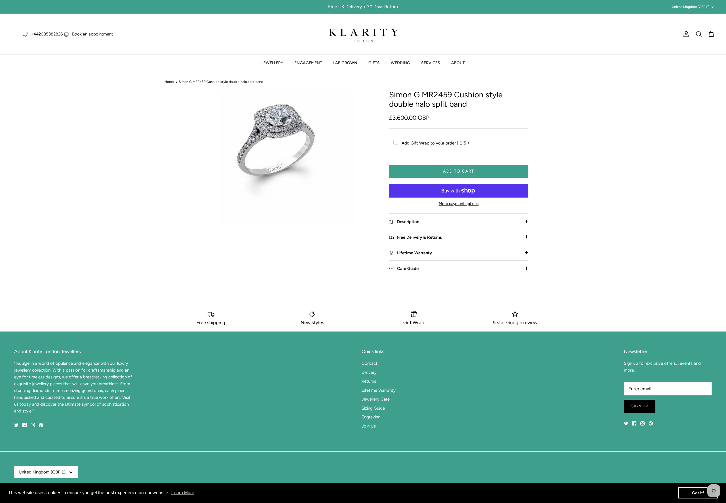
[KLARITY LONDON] (363, 34)
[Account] (685, 34)
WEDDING (400, 62)
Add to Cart (458, 171)
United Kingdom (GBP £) (690, 7)
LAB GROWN (345, 62)
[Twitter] (16, 425)
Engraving (371, 417)
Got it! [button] (698, 493)
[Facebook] (24, 425)
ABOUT (458, 62)
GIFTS (374, 62)
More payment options (459, 204)
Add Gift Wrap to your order (435, 143)
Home (169, 82)
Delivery (369, 372)
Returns (369, 381)
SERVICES (430, 62)
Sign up (639, 406)
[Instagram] (33, 425)
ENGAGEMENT (308, 62)
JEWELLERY (272, 62)
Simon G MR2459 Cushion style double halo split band (221, 82)
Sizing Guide (373, 408)
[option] (287, 158)
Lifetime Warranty (379, 390)
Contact (369, 363)
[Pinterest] (41, 425)
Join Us (369, 426)
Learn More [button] (182, 492)
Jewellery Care (376, 399)
